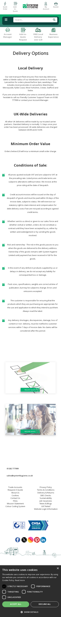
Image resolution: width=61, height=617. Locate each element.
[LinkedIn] (43, 539)
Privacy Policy (46, 487)
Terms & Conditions (45, 490)
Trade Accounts (15, 487)
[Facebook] (18, 539)
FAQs (15, 501)
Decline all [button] (45, 604)
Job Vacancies (46, 501)
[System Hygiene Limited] (30, 5)
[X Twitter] (24, 539)
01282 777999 (13, 468)
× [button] (58, 568)
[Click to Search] (54, 19)
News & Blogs (46, 503)
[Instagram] (30, 539)
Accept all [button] (15, 604)
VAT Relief (45, 506)
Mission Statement (15, 503)
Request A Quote (15, 490)
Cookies (15, 495)
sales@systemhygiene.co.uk (20, 475)
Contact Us (15, 498)
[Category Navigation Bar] (6, 21)
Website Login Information (46, 509)
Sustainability (46, 498)
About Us (15, 492)
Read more (20, 580)
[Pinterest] (37, 539)
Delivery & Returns (45, 492)
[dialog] (30, 591)
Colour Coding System (15, 506)
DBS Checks (45, 495)
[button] (30, 612)
